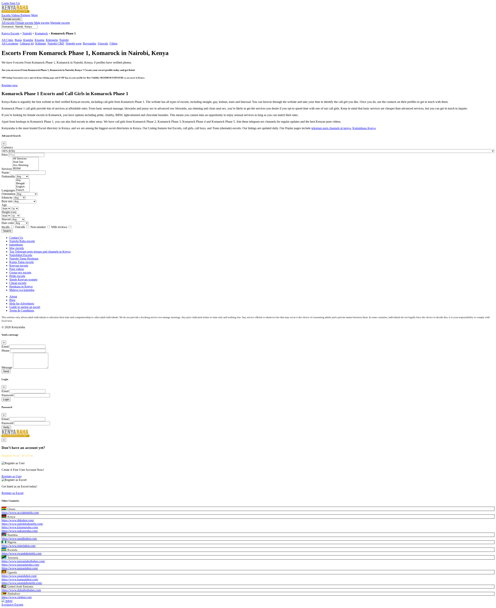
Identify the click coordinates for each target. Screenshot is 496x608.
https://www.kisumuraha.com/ (20, 527)
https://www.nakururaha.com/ (20, 530)
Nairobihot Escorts (20, 255)
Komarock (41, 33)
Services (7, 169)
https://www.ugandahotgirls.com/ (22, 583)
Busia (18, 40)
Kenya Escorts (10, 33)
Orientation (8, 193)
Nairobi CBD (55, 43)
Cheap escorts (17, 283)
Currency (7, 147)
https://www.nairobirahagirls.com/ (22, 523)
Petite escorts (17, 276)
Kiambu (28, 40)
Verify (6, 427)
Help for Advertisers (21, 303)
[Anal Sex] (26, 162)
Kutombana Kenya (364, 128)
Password (7, 395)
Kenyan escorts (18, 265)
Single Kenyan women (23, 279)
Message (7, 367)
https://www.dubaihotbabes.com (21, 590)
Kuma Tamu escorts (21, 262)
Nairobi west (73, 43)
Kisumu (39, 40)
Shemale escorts (60, 22)
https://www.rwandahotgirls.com (21, 553)
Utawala (103, 43)
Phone (5, 350)
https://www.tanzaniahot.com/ (20, 568)
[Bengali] (22, 183)
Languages (8, 190)
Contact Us (16, 237)
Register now (10, 85)
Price (5, 154)
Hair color (8, 223)
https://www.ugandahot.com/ (19, 576)
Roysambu (89, 43)
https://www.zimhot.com (17, 597)
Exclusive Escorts (12, 604)
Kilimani (40, 43)
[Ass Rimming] (26, 165)
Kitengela (52, 40)
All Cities (7, 40)
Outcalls (20, 227)
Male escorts (41, 22)
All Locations (10, 43)
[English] (22, 187)
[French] (22, 190)
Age (4, 205)
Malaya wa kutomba (21, 290)
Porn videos (16, 269)
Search (7, 230)
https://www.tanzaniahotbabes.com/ (23, 561)
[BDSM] (26, 168)
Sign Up (15, 3)
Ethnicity (7, 197)
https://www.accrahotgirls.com (20, 512)
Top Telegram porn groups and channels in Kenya (40, 251)
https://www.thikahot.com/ (18, 520)
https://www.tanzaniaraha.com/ (20, 564)
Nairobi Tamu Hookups (23, 258)
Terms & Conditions (21, 310)
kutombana (16, 244)
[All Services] (26, 158)
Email (5, 346)
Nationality (8, 176)
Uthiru (113, 43)
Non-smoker (38, 227)
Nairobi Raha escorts (22, 241)
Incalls (6, 227)
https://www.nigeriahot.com (18, 545)
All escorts (8, 22)
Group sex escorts (20, 272)
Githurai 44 (27, 43)
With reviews (59, 227)
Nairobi (27, 33)
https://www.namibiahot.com (19, 538)
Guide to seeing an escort (24, 307)
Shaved (6, 219)
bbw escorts (16, 248)
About (13, 296)
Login (6, 3)
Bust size (7, 201)
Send (6, 371)
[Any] (22, 180)
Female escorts (12, 19)
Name (5, 172)
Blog (12, 300)
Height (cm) (9, 212)
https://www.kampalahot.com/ (20, 579)
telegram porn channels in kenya (331, 128)
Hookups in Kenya (21, 286)
